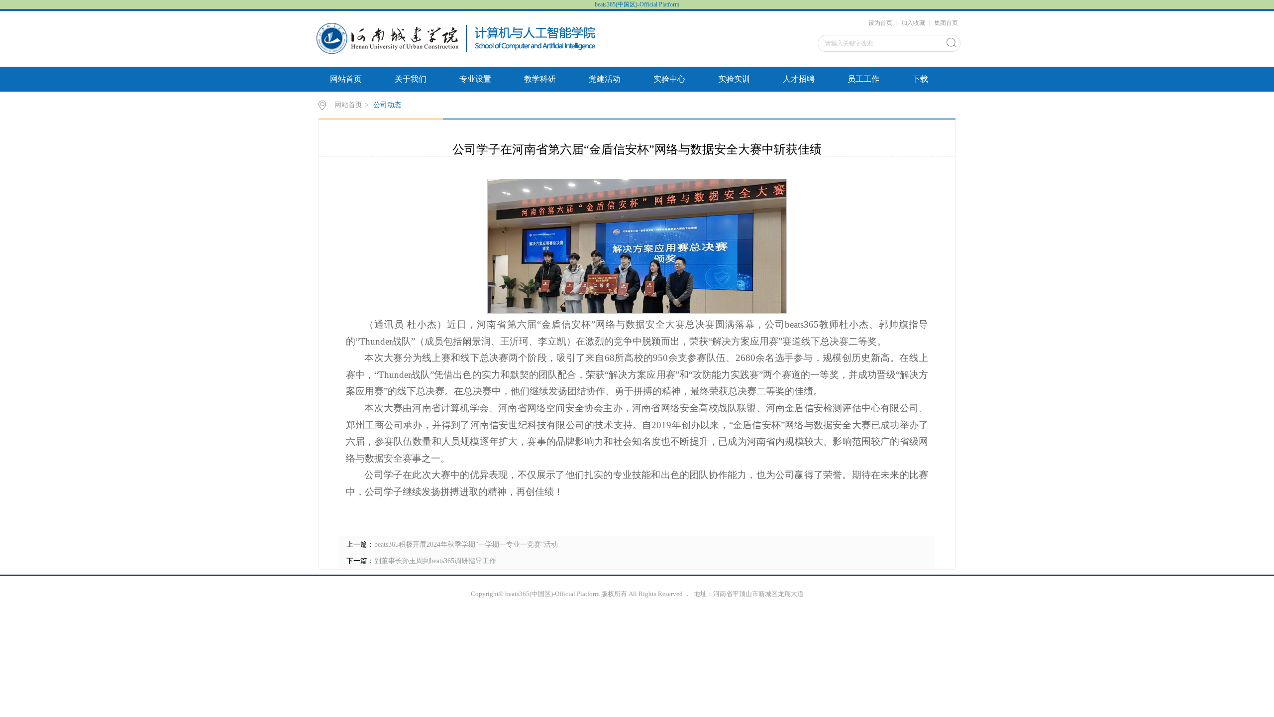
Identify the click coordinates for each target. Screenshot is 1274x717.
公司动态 (387, 105)
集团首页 (946, 22)
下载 (920, 79)
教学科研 (540, 79)
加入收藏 (913, 22)
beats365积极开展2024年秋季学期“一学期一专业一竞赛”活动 (466, 544)
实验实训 (734, 79)
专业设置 (475, 79)
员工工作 (863, 79)
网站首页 (346, 79)
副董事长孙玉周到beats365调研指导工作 (435, 561)
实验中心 (669, 79)
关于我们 (410, 79)
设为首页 (880, 22)
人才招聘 (799, 79)
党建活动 (605, 79)
